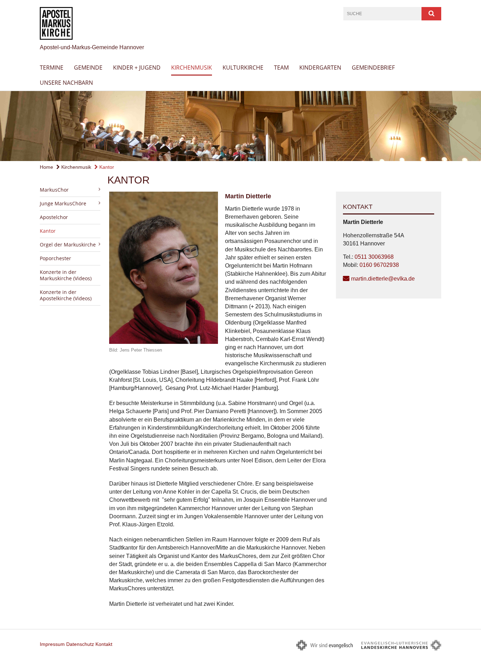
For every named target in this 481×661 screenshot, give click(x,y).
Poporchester (55, 258)
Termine (51, 67)
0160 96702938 (379, 265)
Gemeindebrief (373, 67)
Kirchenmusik (191, 67)
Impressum (52, 644)
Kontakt (103, 644)
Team (281, 67)
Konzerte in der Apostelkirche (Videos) (66, 295)
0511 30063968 (374, 257)
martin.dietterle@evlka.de (383, 279)
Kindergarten (320, 67)
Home (46, 167)
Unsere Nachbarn (66, 82)
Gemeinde (88, 67)
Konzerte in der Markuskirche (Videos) (66, 275)
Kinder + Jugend (137, 67)
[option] (240, 126)
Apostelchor (54, 217)
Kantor (106, 167)
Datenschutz (80, 644)
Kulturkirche (243, 67)
